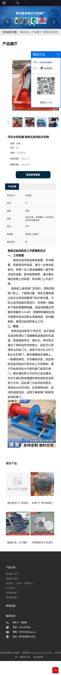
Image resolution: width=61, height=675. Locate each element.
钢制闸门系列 (12, 579)
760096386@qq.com (27, 632)
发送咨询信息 (33, 174)
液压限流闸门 (12, 593)
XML (50, 653)
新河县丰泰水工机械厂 (10, 653)
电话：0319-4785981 (22, 627)
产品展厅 (37, 32)
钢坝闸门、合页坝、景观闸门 (19, 583)
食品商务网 (38, 657)
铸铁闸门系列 (12, 574)
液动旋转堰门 (12, 597)
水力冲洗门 (11, 588)
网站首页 (24, 32)
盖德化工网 (25, 657)
